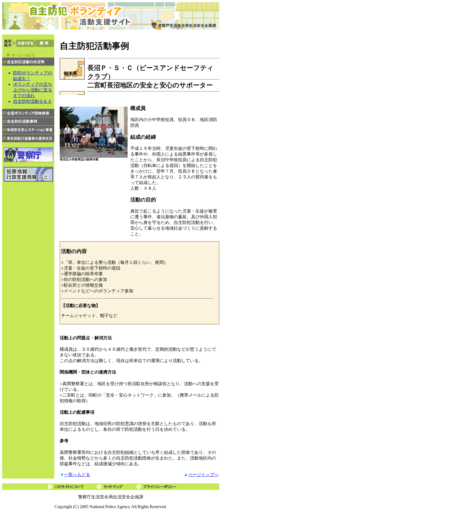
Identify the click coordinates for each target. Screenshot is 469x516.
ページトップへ (203, 474)
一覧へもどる (77, 474)
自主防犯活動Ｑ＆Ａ (32, 101)
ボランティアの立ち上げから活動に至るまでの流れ (32, 90)
